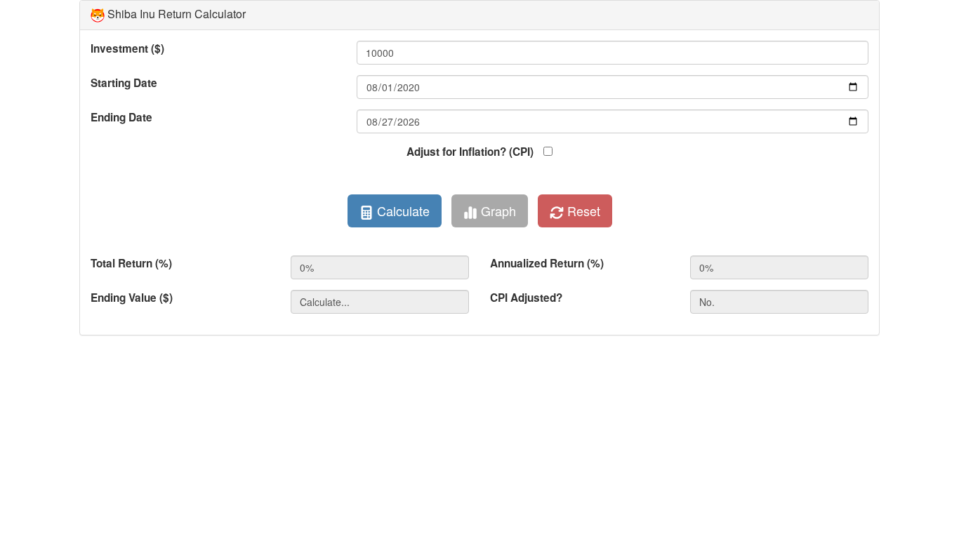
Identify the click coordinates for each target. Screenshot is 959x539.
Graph (496, 210)
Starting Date (124, 83)
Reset (582, 210)
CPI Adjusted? (526, 297)
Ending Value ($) (132, 297)
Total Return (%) (131, 263)
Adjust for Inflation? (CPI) (470, 151)
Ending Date (121, 117)
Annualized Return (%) (547, 263)
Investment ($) (127, 48)
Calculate (401, 210)
